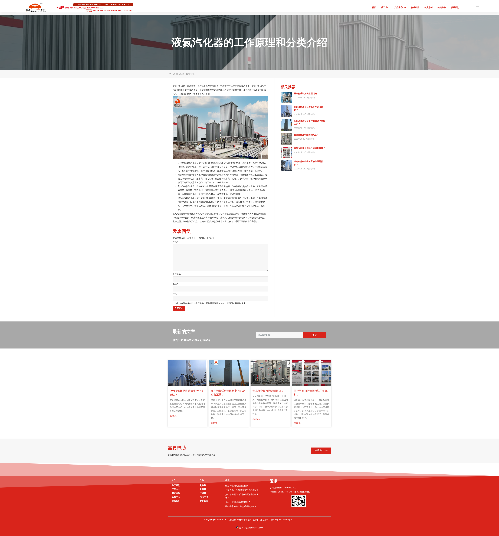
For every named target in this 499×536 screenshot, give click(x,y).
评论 (175, 242)
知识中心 (442, 7)
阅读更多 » (173, 416)
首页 (374, 7)
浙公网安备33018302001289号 (251, 528)
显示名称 (177, 274)
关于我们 (385, 7)
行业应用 (415, 7)
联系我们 (455, 7)
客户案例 (428, 7)
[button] (321, 451)
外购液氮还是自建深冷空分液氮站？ (242, 490)
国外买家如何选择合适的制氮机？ (309, 148)
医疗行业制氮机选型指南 (305, 93)
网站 (175, 293)
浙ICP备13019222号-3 (281, 519)
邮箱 (175, 284)
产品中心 (398, 7)
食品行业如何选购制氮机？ (306, 135)
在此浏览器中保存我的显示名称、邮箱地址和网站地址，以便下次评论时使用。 (211, 303)
